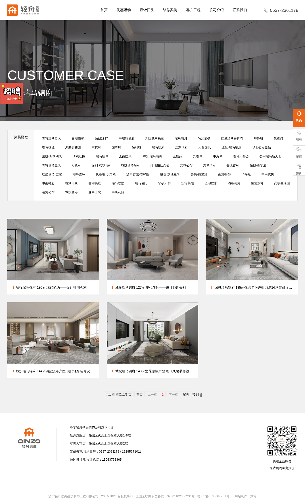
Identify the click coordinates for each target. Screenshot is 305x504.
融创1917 (101, 138)
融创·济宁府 (258, 165)
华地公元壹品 (261, 147)
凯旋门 (278, 138)
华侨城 (258, 138)
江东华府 (181, 147)
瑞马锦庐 (158, 147)
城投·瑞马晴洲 (231, 147)
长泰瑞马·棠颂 (106, 174)
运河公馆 (48, 192)
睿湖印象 (71, 183)
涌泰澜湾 (234, 183)
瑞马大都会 (241, 156)
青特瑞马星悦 (51, 165)
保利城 (136, 147)
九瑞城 (197, 156)
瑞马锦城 (102, 156)
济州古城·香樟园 (137, 174)
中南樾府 (48, 183)
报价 (299, 173)
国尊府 (116, 147)
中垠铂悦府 (126, 138)
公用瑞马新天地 (270, 156)
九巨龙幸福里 (154, 138)
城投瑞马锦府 (130, 165)
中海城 (217, 156)
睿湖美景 (94, 183)
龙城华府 (209, 165)
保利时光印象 (101, 165)
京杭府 (96, 147)
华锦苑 (246, 174)
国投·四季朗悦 (52, 156)
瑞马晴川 (181, 138)
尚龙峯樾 (204, 138)
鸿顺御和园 (73, 147)
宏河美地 (187, 183)
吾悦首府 (232, 165)
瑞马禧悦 (48, 147)
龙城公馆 (186, 165)
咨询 (299, 120)
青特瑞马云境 (51, 138)
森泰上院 (94, 192)
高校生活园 (282, 183)
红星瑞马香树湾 (232, 138)
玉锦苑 (177, 156)
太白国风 (204, 147)
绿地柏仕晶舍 (159, 165)
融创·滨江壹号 (170, 174)
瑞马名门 (141, 183)
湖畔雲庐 (79, 174)
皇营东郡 (257, 183)
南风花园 (118, 192)
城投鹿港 (71, 192)
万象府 (76, 165)
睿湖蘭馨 (77, 138)
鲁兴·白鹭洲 (199, 174)
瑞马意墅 (118, 183)
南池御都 (224, 174)
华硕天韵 (164, 183)
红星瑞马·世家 (52, 174)
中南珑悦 (267, 174)
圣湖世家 (211, 183)
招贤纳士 (11, 98)
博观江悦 (79, 156)
